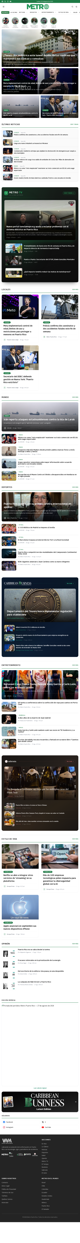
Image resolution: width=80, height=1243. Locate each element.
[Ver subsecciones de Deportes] (39, 12)
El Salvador (45, 1209)
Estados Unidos (47, 1196)
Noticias (22, 12)
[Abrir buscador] (72, 7)
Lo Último (45, 1147)
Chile (43, 1186)
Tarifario (4, 1196)
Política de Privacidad (9, 1189)
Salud (43, 1155)
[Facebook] (2, 1)
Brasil (43, 1182)
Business (45, 1167)
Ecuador (44, 1192)
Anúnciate (5, 1202)
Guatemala (45, 1199)
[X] (5, 1)
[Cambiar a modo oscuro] (76, 7)
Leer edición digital (40, 1088)
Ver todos (68, 193)
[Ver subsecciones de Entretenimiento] (56, 12)
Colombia (45, 1189)
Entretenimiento (48, 12)
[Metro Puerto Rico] (5, 1154)
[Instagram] (8, 1)
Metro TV (45, 1161)
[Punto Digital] (27, 1154)
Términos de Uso (7, 1192)
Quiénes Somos (7, 1199)
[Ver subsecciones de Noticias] (27, 12)
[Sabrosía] (35, 1154)
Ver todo (69, 583)
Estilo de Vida (63, 12)
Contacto (5, 1182)
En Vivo (44, 1144)
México (44, 1202)
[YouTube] (10, 1)
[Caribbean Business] (20, 1154)
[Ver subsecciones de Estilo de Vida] (70, 12)
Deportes (33, 12)
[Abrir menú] (3, 7)
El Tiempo (45, 1164)
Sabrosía (45, 1170)
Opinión (44, 1158)
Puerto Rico (46, 1206)
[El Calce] (12, 1154)
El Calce (44, 1173)
